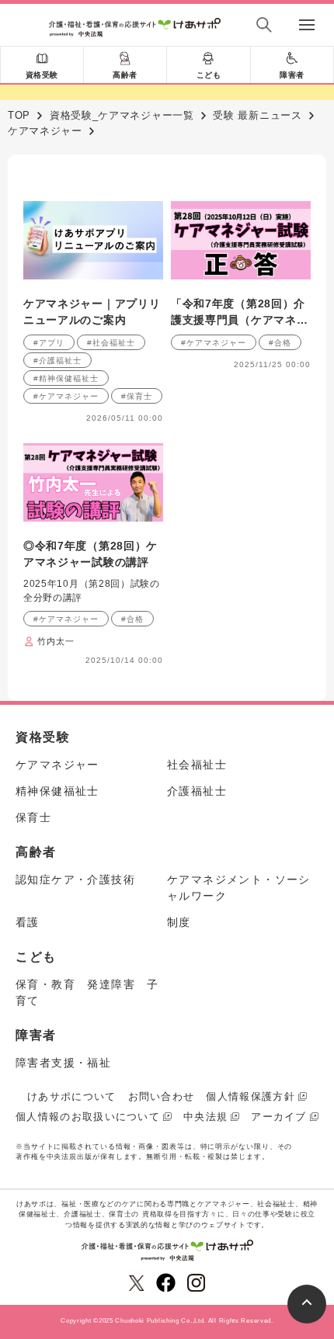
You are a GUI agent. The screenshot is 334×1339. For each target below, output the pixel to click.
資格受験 (42, 75)
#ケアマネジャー (66, 396)
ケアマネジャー (45, 131)
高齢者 (125, 75)
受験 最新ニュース (257, 115)
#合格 (280, 342)
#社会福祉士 (111, 342)
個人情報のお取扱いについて (88, 1116)
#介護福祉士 (57, 360)
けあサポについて (71, 1096)
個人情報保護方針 (250, 1096)
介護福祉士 (197, 791)
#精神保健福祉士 (66, 378)
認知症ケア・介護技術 (75, 879)
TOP (19, 115)
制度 (179, 922)
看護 (28, 922)
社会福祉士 (197, 764)
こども (209, 75)
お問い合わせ (161, 1096)
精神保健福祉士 (57, 791)
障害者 (292, 75)
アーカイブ (279, 1116)
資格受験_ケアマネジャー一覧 (122, 115)
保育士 (33, 817)
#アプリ (48, 342)
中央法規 (205, 1116)
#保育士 (136, 396)
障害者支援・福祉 (63, 1062)
